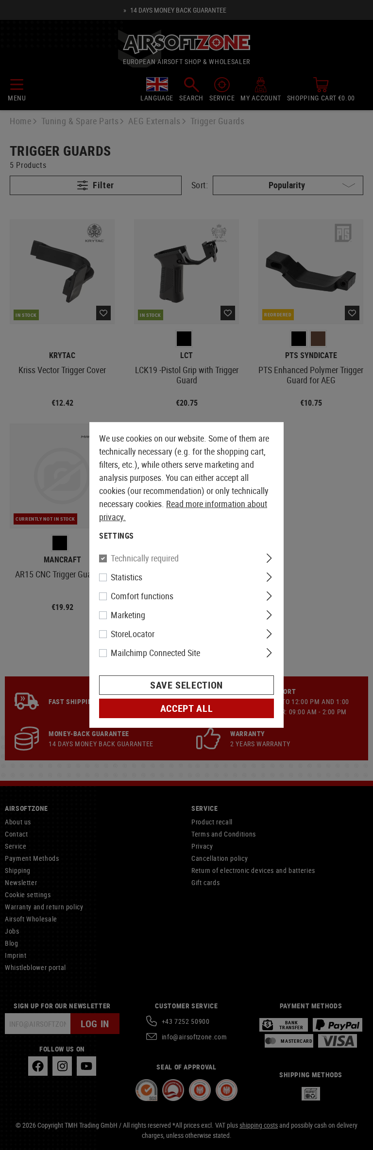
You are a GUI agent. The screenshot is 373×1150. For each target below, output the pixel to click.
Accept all (186, 708)
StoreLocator (132, 634)
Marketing (128, 615)
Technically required (145, 558)
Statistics (126, 577)
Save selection (186, 684)
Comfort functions (142, 596)
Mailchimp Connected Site (155, 652)
